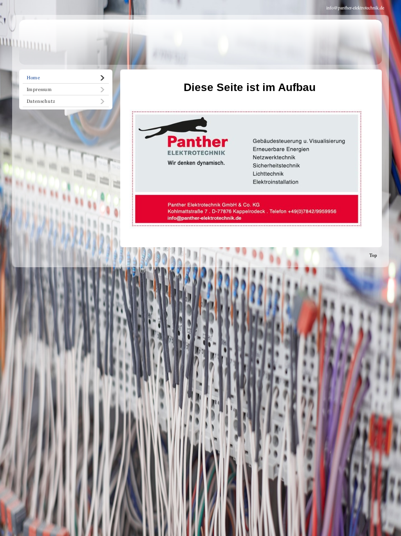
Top (373, 255)
